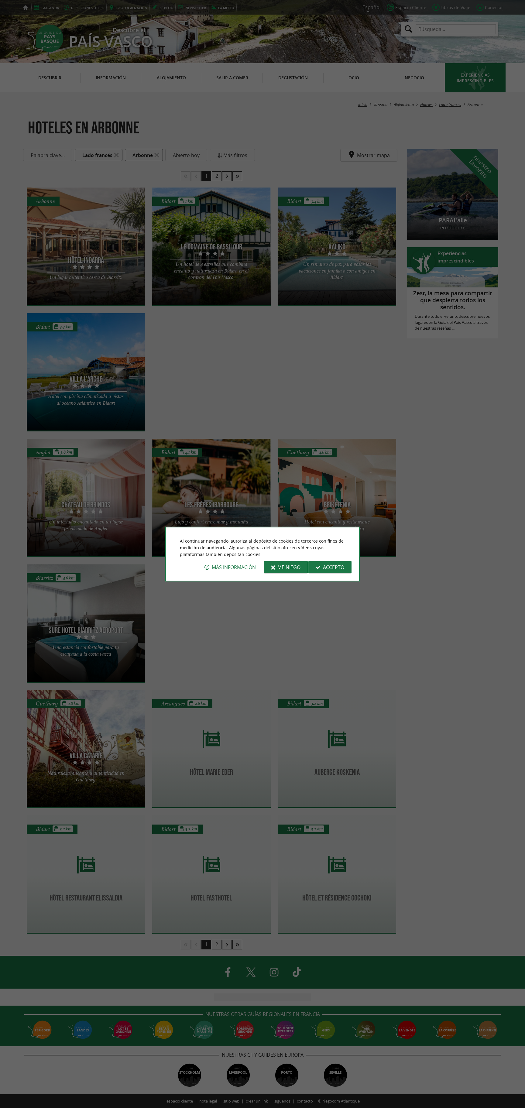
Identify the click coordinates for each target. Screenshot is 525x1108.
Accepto (333, 567)
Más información (234, 567)
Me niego (288, 567)
